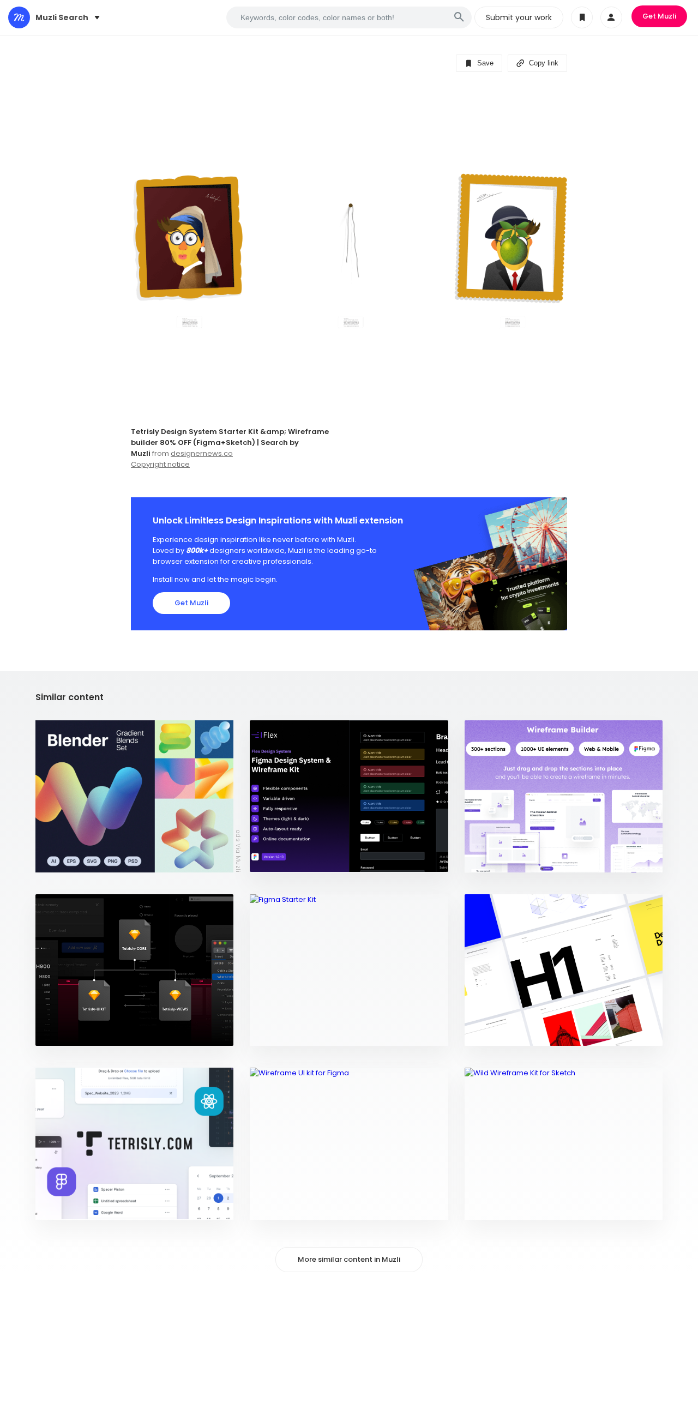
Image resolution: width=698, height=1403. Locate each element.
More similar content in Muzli (349, 1259)
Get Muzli (659, 16)
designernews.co (202, 453)
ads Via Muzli (238, 850)
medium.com (65, 1032)
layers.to (274, 1206)
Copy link (542, 63)
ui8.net (270, 858)
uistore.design (284, 1032)
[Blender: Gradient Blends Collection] (134, 796)
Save (484, 63)
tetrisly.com (66, 1206)
